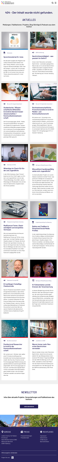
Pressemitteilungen (26, 436)
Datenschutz (43, 437)
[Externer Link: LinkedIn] (12, 458)
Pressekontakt (25, 437)
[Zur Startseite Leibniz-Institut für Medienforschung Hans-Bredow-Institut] (7, 3)
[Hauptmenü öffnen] (55, 3)
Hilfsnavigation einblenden (9, 453)
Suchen (53, 3)
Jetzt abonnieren (29, 406)
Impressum (43, 436)
